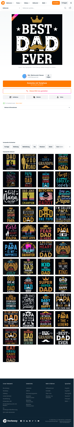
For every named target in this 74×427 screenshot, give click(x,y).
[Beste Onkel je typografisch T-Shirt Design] (63, 179)
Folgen (48, 77)
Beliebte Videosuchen (30, 405)
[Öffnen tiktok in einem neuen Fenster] (32, 421)
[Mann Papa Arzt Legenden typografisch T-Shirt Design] (28, 337)
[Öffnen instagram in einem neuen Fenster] (24, 421)
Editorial (35, 3)
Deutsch (66, 396)
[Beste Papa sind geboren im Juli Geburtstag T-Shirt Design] (11, 267)
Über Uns (48, 393)
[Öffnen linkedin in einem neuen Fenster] (27, 421)
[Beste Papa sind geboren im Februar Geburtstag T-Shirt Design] (63, 249)
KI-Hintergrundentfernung (10, 408)
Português (67, 393)
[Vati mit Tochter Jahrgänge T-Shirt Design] (28, 232)
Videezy (5, 393)
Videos (26, 3)
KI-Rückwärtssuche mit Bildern (10, 404)
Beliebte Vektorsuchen (30, 396)
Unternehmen (7, 396)
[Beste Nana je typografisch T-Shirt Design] (11, 197)
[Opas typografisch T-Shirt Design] (46, 162)
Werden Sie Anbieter (49, 396)
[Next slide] (67, 147)
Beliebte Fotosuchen (29, 401)
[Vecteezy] (3, 3)
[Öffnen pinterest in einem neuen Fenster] (30, 421)
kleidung (16, 147)
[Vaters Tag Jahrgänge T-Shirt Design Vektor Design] (28, 197)
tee (35, 147)
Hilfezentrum (50, 388)
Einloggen (64, 3)
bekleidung (26, 147)
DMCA (28, 391)
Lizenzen (28, 388)
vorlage (6, 147)
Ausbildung (6, 398)
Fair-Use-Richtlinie (63, 422)
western (42, 147)
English (66, 388)
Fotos (18, 3)
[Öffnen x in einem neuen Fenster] (35, 421)
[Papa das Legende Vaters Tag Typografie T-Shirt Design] (63, 319)
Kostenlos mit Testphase (37, 84)
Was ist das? (19, 103)
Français (66, 398)
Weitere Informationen (10, 107)
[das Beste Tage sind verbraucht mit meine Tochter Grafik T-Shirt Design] (28, 249)
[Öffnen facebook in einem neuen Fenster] (21, 421)
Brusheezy (6, 388)
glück (50, 147)
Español (66, 391)
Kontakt (48, 391)
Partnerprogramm (31, 393)
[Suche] (65, 8)
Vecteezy (5, 391)
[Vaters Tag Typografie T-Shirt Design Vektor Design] (28, 162)
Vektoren (9, 3)
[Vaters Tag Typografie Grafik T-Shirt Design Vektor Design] (11, 162)
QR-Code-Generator (9, 412)
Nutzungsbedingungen (50, 421)
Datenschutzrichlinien (64, 421)
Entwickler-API (7, 401)
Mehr (43, 3)
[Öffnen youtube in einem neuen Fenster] (38, 421)
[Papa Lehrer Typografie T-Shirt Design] (28, 267)
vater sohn (59, 147)
